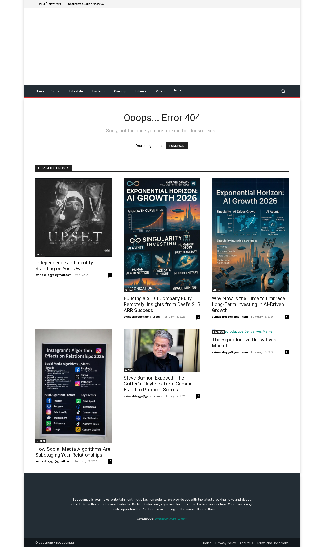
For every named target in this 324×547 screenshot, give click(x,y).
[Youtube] (286, 4)
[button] (283, 91)
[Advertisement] (202, 47)
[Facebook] (263, 4)
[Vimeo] (280, 4)
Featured (218, 331)
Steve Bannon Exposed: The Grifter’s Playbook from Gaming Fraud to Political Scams (158, 384)
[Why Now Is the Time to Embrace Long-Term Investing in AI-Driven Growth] (250, 235)
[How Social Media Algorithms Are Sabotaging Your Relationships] (73, 386)
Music (40, 254)
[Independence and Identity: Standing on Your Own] (73, 217)
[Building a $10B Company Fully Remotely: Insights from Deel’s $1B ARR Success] (162, 235)
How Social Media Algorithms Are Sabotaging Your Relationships (72, 452)
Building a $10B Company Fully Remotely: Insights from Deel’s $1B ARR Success (162, 304)
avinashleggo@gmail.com (53, 275)
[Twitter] (274, 4)
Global (129, 290)
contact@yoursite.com (170, 518)
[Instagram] (269, 4)
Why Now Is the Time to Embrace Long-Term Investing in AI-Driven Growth (248, 304)
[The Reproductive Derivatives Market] (250, 331)
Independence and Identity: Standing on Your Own (64, 265)
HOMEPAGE (176, 146)
